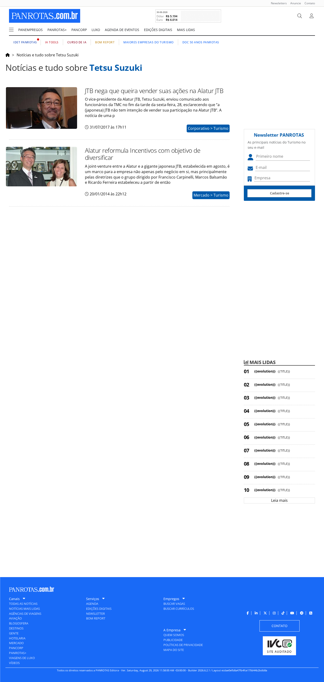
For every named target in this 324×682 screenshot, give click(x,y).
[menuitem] (277, 3)
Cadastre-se (279, 193)
